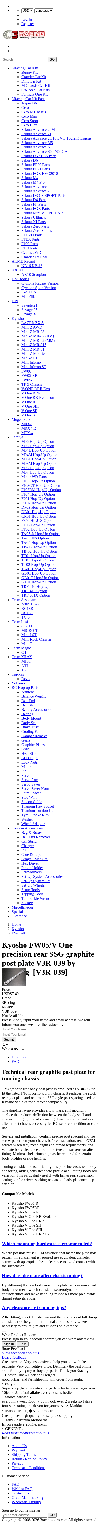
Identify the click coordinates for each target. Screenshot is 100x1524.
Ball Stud (28, 705)
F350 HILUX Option (37, 520)
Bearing (27, 714)
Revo (25, 679)
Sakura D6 (29, 160)
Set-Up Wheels (33, 885)
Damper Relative (34, 736)
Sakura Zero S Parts (36, 230)
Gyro (25, 749)
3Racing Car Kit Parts (28, 99)
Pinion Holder (32, 868)
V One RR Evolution (37, 397)
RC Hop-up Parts (25, 687)
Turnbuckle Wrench (36, 898)
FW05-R (28, 380)
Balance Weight (33, 696)
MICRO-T (29, 630)
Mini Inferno (31, 362)
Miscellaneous (22, 907)
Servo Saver (30, 784)
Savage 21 (29, 305)
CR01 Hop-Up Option (38, 516)
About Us (19, 1446)
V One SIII (30, 406)
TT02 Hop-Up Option (38, 564)
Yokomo (18, 683)
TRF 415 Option (34, 591)
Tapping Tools (32, 894)
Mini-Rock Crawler (36, 639)
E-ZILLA (28, 292)
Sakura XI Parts (33, 222)
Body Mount (31, 718)
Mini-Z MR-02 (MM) (38, 340)
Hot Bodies (20, 279)
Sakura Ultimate (33, 217)
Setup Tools (30, 890)
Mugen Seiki (21, 419)
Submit (9, 1039)
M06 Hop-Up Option (37, 441)
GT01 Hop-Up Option (38, 582)
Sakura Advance (34, 187)
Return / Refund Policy (29, 1459)
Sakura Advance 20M (38, 129)
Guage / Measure (34, 859)
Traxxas (18, 674)
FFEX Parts (30, 239)
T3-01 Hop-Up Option (38, 569)
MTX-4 (27, 433)
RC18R (27, 608)
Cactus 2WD (31, 252)
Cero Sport (29, 121)
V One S (28, 415)
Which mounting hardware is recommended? (47, 1243)
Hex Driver (30, 863)
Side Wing (29, 797)
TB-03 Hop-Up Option (39, 547)
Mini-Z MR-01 (32, 349)
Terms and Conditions (28, 1468)
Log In (26, 19)
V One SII (29, 411)
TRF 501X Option (35, 595)
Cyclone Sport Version (38, 288)
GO (52, 59)
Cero (25, 107)
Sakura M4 (29, 178)
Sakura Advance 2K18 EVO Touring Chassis (56, 138)
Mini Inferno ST (33, 367)
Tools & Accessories (27, 828)
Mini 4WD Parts (34, 477)
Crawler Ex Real (34, 257)
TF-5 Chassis (31, 384)
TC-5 (25, 617)
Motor (26, 767)
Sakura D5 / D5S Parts (38, 156)
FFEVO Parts (31, 235)
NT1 (25, 666)
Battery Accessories (36, 709)
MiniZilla (28, 296)
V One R (28, 402)
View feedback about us (20, 1353)
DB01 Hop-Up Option (38, 512)
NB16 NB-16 (31, 266)
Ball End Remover (35, 837)
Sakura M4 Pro (33, 182)
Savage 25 (29, 310)
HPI (15, 301)
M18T (26, 661)
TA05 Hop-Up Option (38, 542)
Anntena (27, 692)
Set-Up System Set (35, 881)
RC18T (27, 613)
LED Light (29, 758)
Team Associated (25, 600)
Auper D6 (29, 103)
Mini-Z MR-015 (33, 345)
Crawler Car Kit (33, 77)
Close (23, 1344)
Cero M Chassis (33, 112)
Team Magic (21, 648)
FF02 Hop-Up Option (38, 529)
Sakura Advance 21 (36, 134)
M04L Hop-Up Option (38, 450)
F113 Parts (29, 248)
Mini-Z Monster (33, 354)
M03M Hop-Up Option (39, 463)
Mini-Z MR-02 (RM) (37, 336)
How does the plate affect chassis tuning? (42, 1275)
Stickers (27, 903)
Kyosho (18, 318)
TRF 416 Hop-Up (35, 586)
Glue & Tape (31, 854)
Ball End (28, 701)
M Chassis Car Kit (35, 85)
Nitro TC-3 (30, 604)
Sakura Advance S (35, 147)
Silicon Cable (31, 802)
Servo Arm (29, 780)
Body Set (28, 723)
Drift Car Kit (31, 81)
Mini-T (26, 644)
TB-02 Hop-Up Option (39, 551)
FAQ (15, 1061)
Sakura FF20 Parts (35, 165)
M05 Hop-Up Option (37, 446)
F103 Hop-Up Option (38, 481)
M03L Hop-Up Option (38, 459)
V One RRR (31, 393)
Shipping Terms (24, 1454)
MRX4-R (28, 428)
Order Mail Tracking (27, 1497)
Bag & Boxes (31, 832)
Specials (18, 912)
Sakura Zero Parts (35, 226)
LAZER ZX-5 (32, 323)
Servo (25, 775)
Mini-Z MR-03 (32, 332)
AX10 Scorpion (33, 274)
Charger (27, 846)
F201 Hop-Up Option (38, 499)
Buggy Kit (29, 72)
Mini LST (29, 635)
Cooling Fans (31, 731)
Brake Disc (30, 727)
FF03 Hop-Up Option (38, 525)
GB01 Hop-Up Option (38, 573)
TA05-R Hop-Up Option (40, 534)
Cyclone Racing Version (40, 283)
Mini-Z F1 (29, 358)
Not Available (12, 1016)
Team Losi (20, 622)
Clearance (19, 916)
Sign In (9, 1344)
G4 (23, 652)
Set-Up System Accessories (42, 876)
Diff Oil (27, 850)
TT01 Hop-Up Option (38, 556)
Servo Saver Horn (35, 789)
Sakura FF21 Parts (35, 169)
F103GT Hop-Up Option (40, 485)
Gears (25, 740)
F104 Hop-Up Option (38, 494)
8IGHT (27, 626)
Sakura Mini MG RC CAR (42, 213)
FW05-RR (29, 375)
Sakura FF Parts (33, 204)
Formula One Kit (34, 94)
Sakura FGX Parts (35, 209)
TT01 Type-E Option (37, 560)
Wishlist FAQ (22, 1489)
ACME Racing (23, 261)
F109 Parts (29, 244)
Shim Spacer (31, 793)
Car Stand (29, 841)
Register (27, 24)
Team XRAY (22, 657)
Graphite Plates (33, 745)
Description (20, 1057)
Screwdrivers (31, 872)
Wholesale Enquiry (26, 1502)
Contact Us (20, 1493)
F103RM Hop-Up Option (41, 490)
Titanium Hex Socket (37, 806)
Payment (18, 1450)
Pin (23, 771)
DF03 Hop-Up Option (38, 507)
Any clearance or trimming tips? (34, 1307)
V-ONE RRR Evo (35, 389)
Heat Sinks (29, 753)
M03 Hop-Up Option (37, 468)
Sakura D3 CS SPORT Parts (43, 195)
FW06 (26, 371)
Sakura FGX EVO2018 (39, 173)
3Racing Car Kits (25, 68)
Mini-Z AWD (31, 327)
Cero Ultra (29, 125)
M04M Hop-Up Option (39, 455)
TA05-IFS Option (35, 538)
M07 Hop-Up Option (37, 472)
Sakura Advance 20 (36, 191)
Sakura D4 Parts (33, 200)
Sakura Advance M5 (37, 143)
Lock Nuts (29, 762)
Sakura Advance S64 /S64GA (44, 151)
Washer (27, 819)
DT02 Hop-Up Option (38, 503)
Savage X (28, 314)
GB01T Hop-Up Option (40, 578)
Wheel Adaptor (33, 824)
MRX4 (26, 424)
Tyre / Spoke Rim (35, 815)
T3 (23, 670)
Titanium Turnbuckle (37, 811)
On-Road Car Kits (35, 90)
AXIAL (18, 270)
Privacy (17, 1463)
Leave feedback (14, 1357)
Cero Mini (29, 116)
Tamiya (17, 437)
